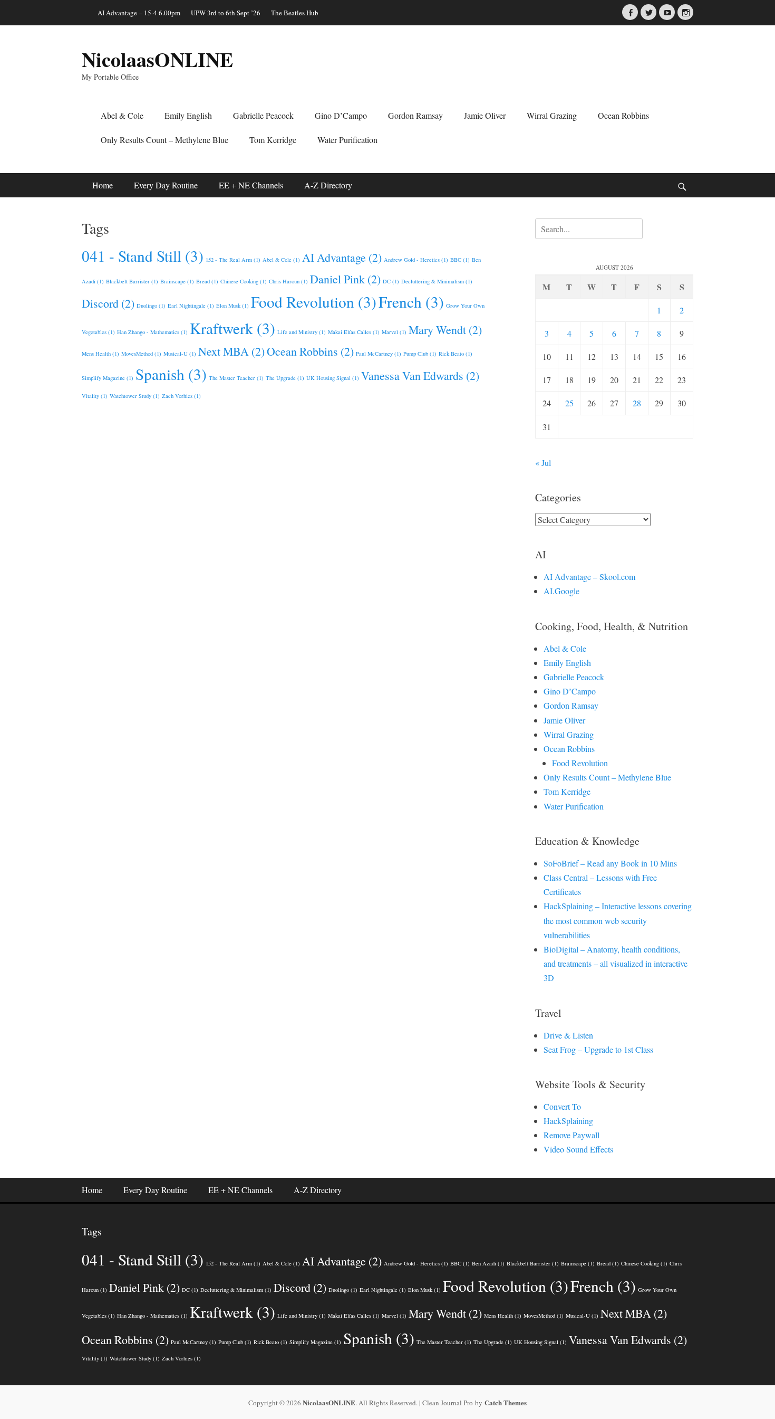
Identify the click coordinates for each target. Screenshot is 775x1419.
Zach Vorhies (181, 395)
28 (637, 402)
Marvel (394, 332)
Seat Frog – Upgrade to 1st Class (598, 1049)
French (411, 301)
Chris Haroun (288, 281)
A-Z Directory (328, 185)
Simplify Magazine (107, 378)
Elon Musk (232, 305)
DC (391, 281)
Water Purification (347, 139)
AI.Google (561, 590)
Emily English (188, 115)
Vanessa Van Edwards (420, 375)
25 (569, 402)
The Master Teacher (236, 378)
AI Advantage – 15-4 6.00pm (139, 12)
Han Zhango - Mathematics (152, 332)
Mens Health (100, 353)
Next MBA (231, 351)
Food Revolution (313, 301)
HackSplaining (568, 1120)
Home (102, 185)
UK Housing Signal (332, 378)
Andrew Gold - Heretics (416, 259)
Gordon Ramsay (415, 115)
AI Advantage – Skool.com (589, 576)
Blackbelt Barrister (132, 281)
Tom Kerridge (272, 139)
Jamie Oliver (485, 115)
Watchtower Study (135, 395)
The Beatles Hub (294, 12)
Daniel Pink (345, 279)
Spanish (171, 374)
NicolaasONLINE (157, 59)
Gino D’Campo (341, 115)
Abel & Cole (122, 115)
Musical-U (179, 353)
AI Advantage (342, 257)
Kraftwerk (232, 328)
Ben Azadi (488, 1263)
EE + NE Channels (251, 185)
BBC (460, 259)
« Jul (543, 462)
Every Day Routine (166, 185)
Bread (207, 281)
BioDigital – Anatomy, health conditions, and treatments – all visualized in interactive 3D (615, 963)
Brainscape (177, 281)
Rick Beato (455, 353)
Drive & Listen (568, 1035)
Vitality (95, 395)
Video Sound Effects (578, 1149)
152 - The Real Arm (233, 259)
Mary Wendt (445, 329)
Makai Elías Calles (354, 332)
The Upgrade (285, 378)
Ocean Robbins (623, 115)
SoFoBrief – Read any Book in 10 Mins (610, 863)
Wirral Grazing (552, 115)
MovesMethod (141, 353)
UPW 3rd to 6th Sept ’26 (225, 12)
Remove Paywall (571, 1134)
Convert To (562, 1106)
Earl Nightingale (191, 305)
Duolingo (151, 305)
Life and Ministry (301, 332)
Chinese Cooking (243, 281)
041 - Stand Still (143, 255)
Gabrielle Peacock (263, 115)
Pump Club (420, 353)
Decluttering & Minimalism (436, 281)
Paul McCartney (378, 353)
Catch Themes (506, 1402)
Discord (108, 303)
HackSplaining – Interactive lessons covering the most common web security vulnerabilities (618, 920)
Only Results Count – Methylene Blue (164, 139)
